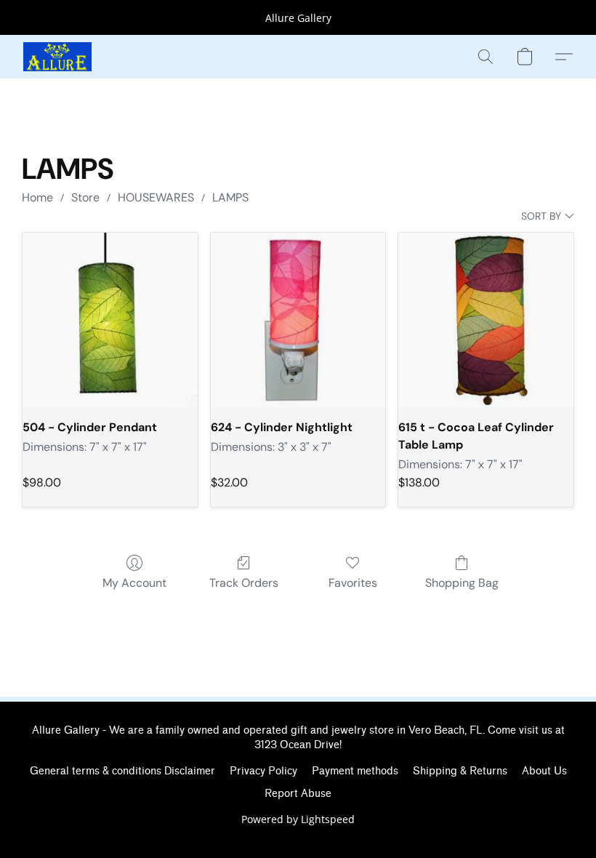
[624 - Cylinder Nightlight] (298, 320)
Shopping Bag (462, 582)
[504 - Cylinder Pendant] (110, 320)
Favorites (353, 582)
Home (37, 197)
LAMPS (230, 197)
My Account (134, 582)
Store (85, 197)
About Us (544, 771)
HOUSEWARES (156, 197)
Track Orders (243, 582)
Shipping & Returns (460, 771)
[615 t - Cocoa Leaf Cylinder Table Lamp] (485, 320)
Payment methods (355, 771)
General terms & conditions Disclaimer (122, 771)
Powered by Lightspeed (298, 819)
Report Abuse (298, 793)
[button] (57, 56)
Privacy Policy (263, 771)
